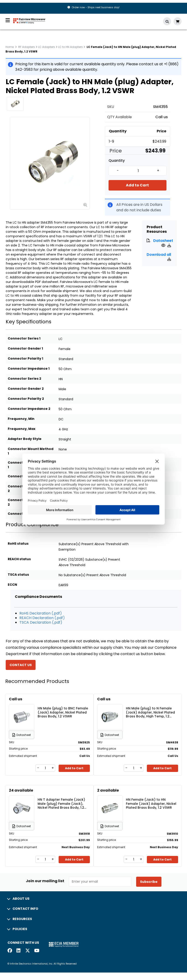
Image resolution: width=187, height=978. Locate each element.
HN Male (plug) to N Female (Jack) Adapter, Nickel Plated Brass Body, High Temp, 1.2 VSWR (150, 712)
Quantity (117, 160)
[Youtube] (36, 951)
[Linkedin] (18, 951)
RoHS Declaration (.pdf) (40, 613)
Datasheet (163, 240)
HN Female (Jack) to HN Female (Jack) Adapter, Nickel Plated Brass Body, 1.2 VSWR (151, 803)
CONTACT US (21, 665)
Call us (161, 117)
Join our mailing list (45, 881)
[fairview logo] (29, 20)
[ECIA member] (63, 944)
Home (9, 47)
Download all (159, 254)
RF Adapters (26, 47)
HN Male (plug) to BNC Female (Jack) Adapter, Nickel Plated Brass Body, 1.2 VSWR (63, 712)
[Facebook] (10, 951)
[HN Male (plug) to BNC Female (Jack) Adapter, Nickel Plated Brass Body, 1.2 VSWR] (22, 710)
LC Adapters (46, 47)
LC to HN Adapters (70, 47)
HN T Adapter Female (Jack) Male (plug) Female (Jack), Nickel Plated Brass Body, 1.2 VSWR (61, 803)
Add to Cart (137, 185)
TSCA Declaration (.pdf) (40, 622)
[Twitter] (27, 951)
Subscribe (149, 881)
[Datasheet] (163, 245)
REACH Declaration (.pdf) (42, 617)
